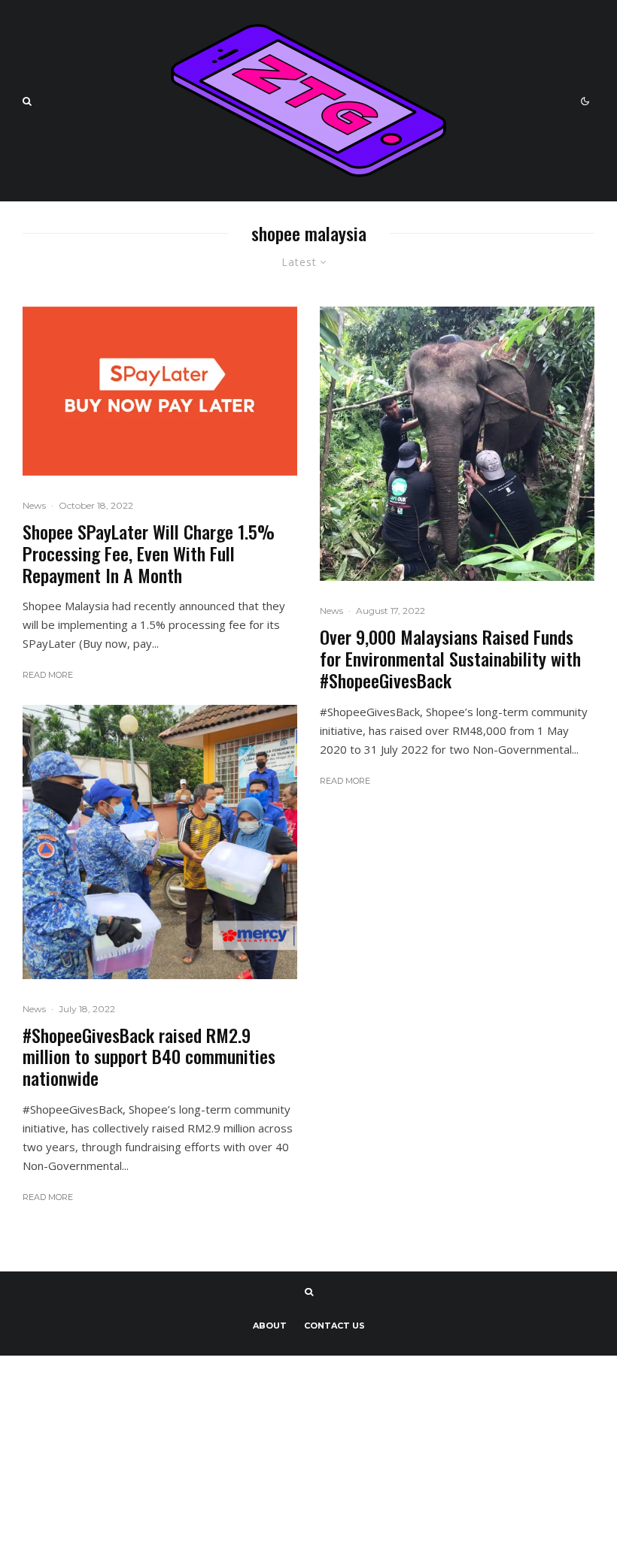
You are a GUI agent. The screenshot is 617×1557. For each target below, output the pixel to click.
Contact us (334, 1325)
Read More (48, 675)
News (34, 505)
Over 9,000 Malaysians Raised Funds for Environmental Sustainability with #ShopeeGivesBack (450, 658)
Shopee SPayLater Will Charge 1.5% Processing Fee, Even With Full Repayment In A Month (149, 553)
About (270, 1325)
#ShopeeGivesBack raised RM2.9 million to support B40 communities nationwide (149, 1056)
